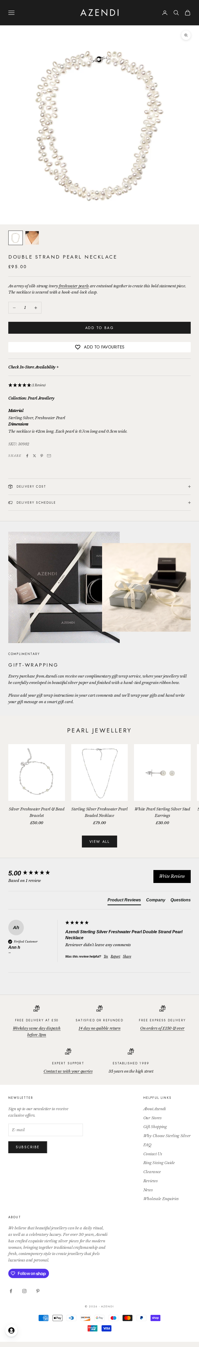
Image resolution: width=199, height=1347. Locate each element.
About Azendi (154, 1108)
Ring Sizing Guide (159, 1162)
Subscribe (28, 1147)
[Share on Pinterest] (42, 456)
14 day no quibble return (99, 1028)
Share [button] (127, 956)
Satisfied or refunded (99, 1020)
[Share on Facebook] (27, 456)
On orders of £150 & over (162, 1028)
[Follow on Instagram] (24, 1291)
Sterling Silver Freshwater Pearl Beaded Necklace (99, 812)
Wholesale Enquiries (161, 1198)
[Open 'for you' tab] (11, 1330)
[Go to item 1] (15, 238)
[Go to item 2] (32, 238)
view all (99, 841)
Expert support (68, 1063)
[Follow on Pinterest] (37, 1291)
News (148, 1189)
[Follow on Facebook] (10, 1291)
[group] (35, 873)
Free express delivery (162, 1020)
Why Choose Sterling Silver (167, 1135)
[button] (99, 385)
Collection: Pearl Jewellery (31, 398)
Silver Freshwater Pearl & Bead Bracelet (37, 812)
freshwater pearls (74, 285)
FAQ (147, 1144)
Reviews (150, 1180)
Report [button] (115, 956)
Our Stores (152, 1117)
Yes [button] (106, 956)
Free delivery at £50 (36, 1020)
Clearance (152, 1171)
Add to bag (99, 327)
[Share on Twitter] (34, 456)
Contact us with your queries (68, 1071)
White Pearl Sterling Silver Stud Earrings (162, 812)
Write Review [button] (172, 876)
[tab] (124, 901)
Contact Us (152, 1153)
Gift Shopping (155, 1126)
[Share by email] (49, 456)
